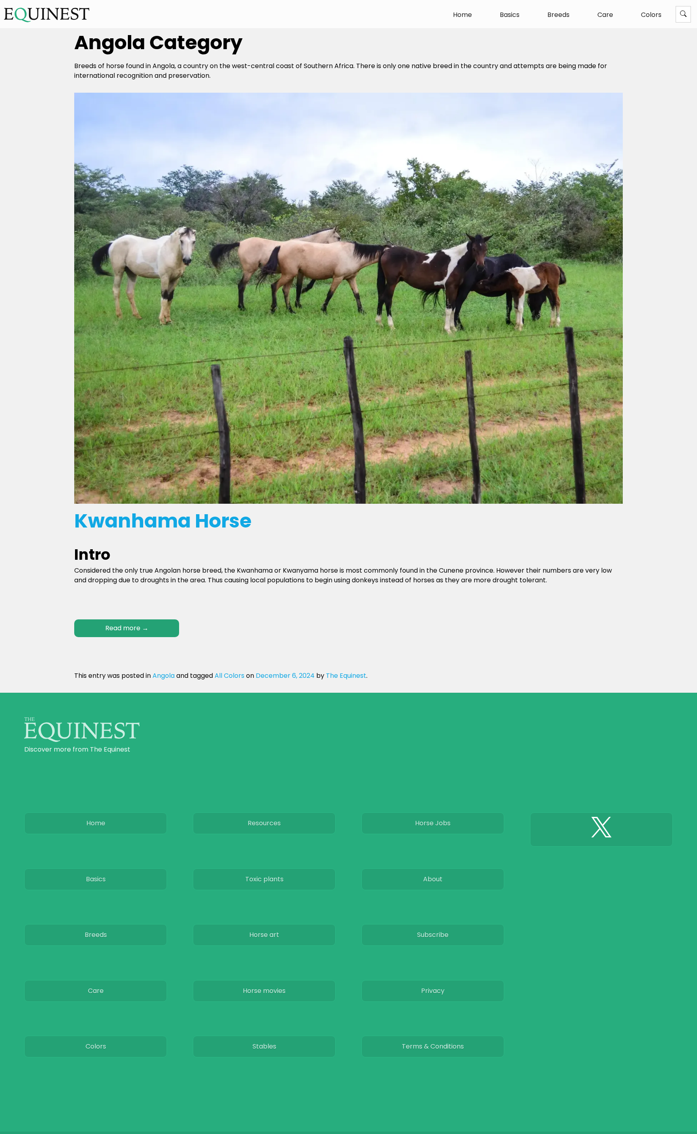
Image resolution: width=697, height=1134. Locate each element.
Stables (264, 1046)
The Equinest (346, 675)
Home (462, 14)
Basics (510, 14)
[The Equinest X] (601, 829)
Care (605, 14)
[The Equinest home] (82, 739)
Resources (264, 823)
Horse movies (264, 990)
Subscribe (433, 934)
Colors (651, 14)
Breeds (558, 14)
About (432, 879)
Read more (126, 628)
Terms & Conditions (433, 1046)
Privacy (432, 990)
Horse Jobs (433, 823)
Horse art (264, 934)
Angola (163, 675)
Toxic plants (264, 879)
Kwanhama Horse (163, 520)
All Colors (229, 675)
